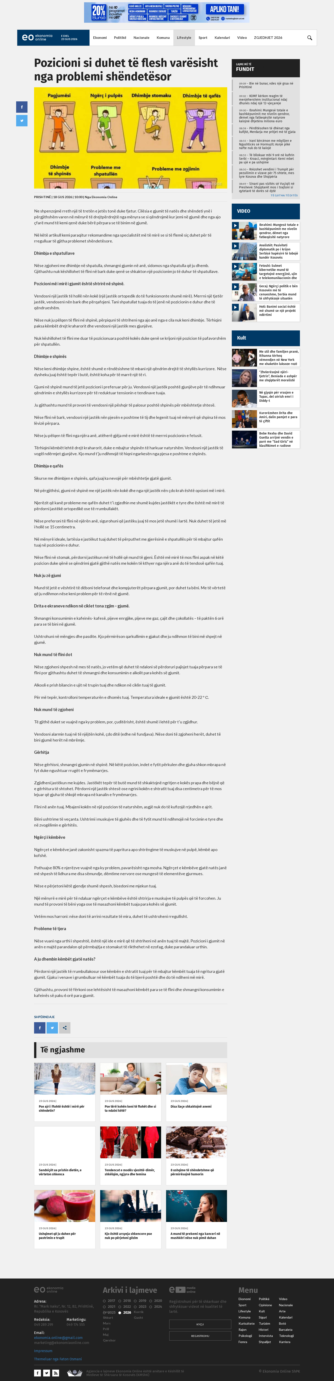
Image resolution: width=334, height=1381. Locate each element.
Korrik (139, 1312)
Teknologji (286, 1335)
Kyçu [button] (200, 1324)
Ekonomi (100, 37)
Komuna (163, 37)
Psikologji (245, 1335)
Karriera (284, 1342)
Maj (106, 1334)
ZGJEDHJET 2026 (268, 37)
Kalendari (222, 37)
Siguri (263, 1317)
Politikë (120, 37)
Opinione (265, 1305)
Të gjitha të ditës (284, 195)
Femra (243, 1342)
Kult (262, 1311)
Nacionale (142, 37)
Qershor (109, 1340)
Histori (263, 1329)
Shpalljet (265, 1342)
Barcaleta (285, 1329)
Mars (107, 1323)
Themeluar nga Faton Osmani (58, 1359)
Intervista (266, 1335)
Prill (106, 1329)
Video (242, 37)
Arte (282, 1311)
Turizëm (264, 1323)
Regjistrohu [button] (200, 1336)
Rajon (243, 1329)
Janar (107, 1312)
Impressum (43, 1351)
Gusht (138, 1317)
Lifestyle (184, 37)
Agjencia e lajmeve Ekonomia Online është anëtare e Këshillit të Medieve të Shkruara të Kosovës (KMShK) (135, 1373)
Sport (203, 37)
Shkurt (108, 1317)
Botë (282, 1323)
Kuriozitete (247, 1323)
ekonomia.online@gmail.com (58, 1338)
